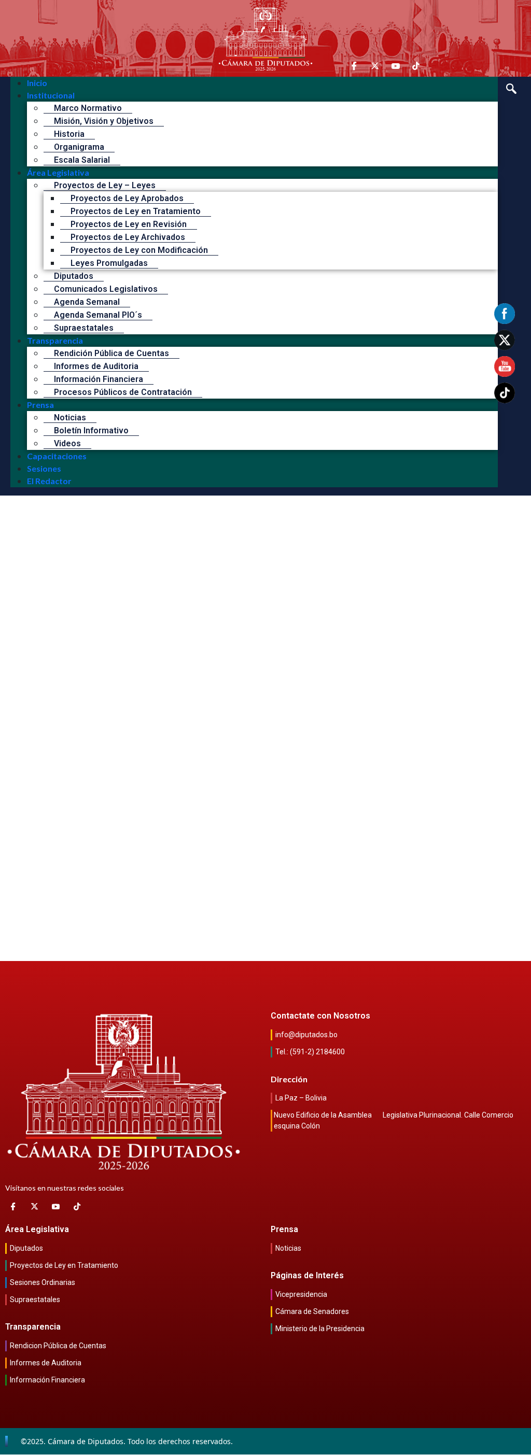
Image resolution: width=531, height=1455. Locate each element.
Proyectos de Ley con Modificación (139, 250)
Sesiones (44, 468)
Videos (67, 443)
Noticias (70, 417)
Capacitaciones (57, 456)
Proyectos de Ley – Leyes (105, 185)
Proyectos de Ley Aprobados (127, 198)
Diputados (73, 276)
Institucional (51, 95)
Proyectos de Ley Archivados (128, 237)
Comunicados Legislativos (106, 289)
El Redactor (49, 481)
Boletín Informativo (91, 430)
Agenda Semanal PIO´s (98, 315)
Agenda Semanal (87, 302)
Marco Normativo (88, 108)
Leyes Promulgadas (109, 263)
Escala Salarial (82, 160)
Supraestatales (84, 328)
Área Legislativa (58, 172)
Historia (69, 134)
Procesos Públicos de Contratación (123, 392)
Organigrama (79, 147)
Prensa (40, 404)
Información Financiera (98, 379)
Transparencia (55, 340)
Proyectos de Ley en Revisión (129, 224)
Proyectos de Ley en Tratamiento (136, 211)
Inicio (37, 83)
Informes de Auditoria (96, 366)
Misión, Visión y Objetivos (103, 121)
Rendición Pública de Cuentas (111, 353)
